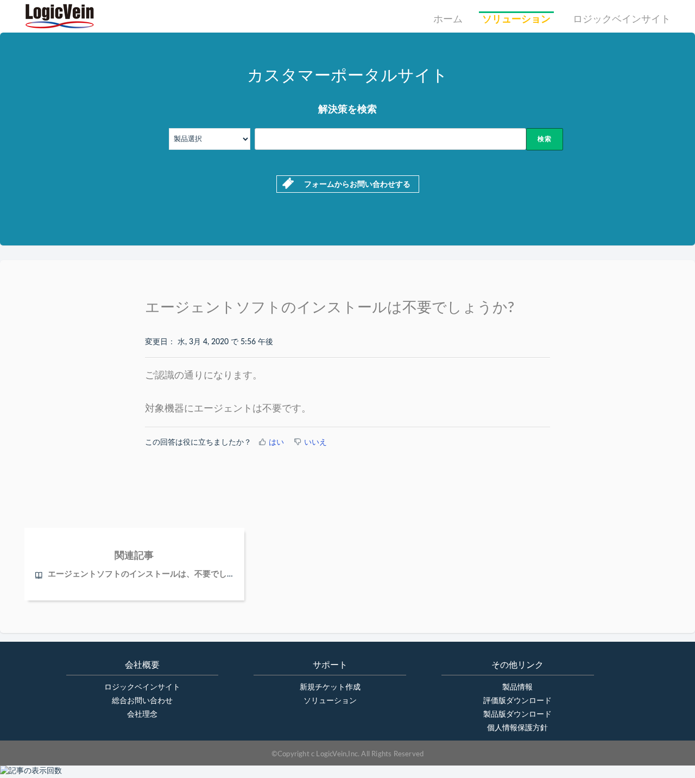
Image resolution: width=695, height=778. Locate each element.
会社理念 (142, 714)
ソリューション (516, 19)
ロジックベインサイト (622, 19)
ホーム (448, 19)
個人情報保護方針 (517, 728)
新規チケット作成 (330, 687)
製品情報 (517, 687)
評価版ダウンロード (517, 701)
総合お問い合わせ (142, 701)
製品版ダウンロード (517, 714)
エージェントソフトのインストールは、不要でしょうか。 (154, 574)
